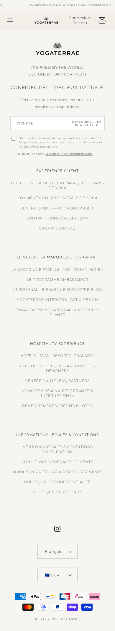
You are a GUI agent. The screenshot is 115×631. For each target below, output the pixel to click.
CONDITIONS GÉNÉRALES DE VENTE (57, 462)
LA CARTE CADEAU (57, 228)
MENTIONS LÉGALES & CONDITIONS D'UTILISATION (57, 449)
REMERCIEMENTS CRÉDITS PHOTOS (57, 406)
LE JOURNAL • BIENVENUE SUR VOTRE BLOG (57, 289)
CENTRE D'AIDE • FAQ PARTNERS (57, 380)
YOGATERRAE (66, 619)
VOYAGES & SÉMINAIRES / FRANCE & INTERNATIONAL (57, 393)
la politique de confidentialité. (69, 154)
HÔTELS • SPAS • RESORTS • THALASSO (57, 355)
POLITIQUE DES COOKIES (57, 492)
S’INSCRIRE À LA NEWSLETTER (87, 123)
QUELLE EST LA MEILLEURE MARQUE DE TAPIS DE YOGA (57, 185)
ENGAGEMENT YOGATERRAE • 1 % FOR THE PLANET (57, 312)
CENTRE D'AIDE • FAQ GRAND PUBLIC (57, 208)
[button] (13, 20)
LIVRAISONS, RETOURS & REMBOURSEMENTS (57, 472)
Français (53, 551)
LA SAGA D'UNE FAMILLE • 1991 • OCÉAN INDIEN (58, 269)
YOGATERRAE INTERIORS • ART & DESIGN (57, 299)
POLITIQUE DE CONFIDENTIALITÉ (57, 482)
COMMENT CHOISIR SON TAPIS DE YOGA (58, 198)
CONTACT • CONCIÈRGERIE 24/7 (57, 218)
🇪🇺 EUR (52, 575)
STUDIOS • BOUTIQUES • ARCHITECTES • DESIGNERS (57, 368)
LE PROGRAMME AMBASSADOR (57, 279)
